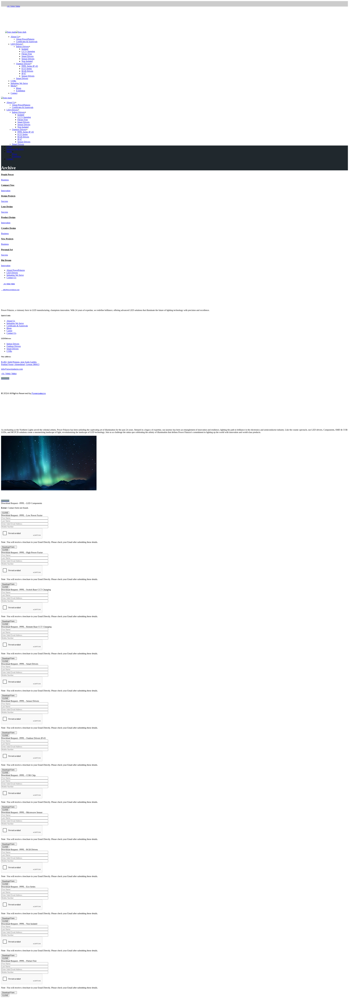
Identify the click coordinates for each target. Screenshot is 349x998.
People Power (7, 174)
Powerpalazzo (38, 393)
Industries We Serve (15, 275)
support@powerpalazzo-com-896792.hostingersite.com (25, 497)
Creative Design (8, 228)
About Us (11, 321)
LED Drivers (12, 273)
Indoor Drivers (13, 344)
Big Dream (6, 260)
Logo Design (7, 206)
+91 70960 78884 (13, 6)
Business (5, 180)
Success (4, 201)
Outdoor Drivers (14, 346)
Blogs (9, 328)
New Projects (7, 239)
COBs (9, 351)
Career (9, 331)
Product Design (8, 217)
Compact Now (7, 185)
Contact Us (11, 277)
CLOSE (5, 513)
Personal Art (7, 249)
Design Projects (8, 196)
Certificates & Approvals (17, 326)
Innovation (5, 190)
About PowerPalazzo (16, 270)
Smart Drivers (13, 349)
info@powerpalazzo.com (16, 13)
